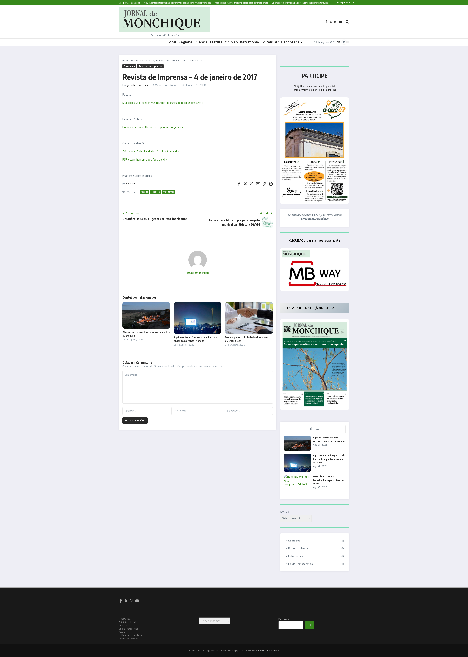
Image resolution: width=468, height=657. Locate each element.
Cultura (216, 42)
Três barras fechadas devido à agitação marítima (151, 151)
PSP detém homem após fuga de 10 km (145, 159)
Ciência (201, 42)
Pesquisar (284, 619)
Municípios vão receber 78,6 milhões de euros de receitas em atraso (162, 102)
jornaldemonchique (138, 85)
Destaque (129, 66)
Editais (267, 42)
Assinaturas (125, 625)
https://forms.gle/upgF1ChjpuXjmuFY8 (314, 89)
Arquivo (284, 511)
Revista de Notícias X (268, 650)
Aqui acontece (287, 42)
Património (249, 42)
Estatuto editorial (127, 622)
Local (171, 42)
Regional (185, 42)
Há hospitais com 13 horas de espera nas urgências (152, 127)
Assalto (144, 191)
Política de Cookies (128, 638)
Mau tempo (168, 191)
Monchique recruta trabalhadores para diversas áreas (328, 480)
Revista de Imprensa (142, 60)
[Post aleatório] (338, 42)
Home (125, 60)
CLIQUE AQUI (297, 240)
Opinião (231, 42)
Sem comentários (166, 85)
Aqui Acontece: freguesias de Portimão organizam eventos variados (196, 339)
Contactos (124, 632)
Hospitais (155, 191)
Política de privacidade (130, 635)
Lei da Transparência (129, 628)
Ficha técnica (125, 619)
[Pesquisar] (309, 625)
